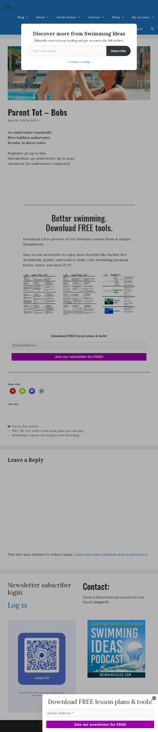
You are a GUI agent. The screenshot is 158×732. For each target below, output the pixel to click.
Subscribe (118, 51)
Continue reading (79, 62)
